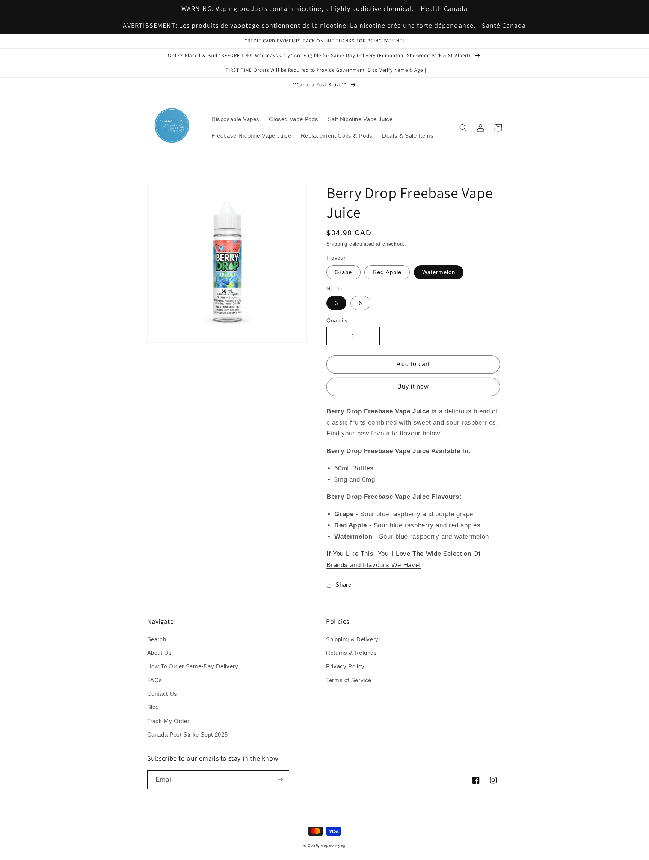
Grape (343, 272)
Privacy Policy (345, 666)
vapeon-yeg (333, 845)
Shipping (336, 244)
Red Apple (387, 272)
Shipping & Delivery (352, 639)
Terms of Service (348, 680)
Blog (153, 707)
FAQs (155, 680)
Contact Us (162, 694)
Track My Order (168, 721)
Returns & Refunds (351, 653)
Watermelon (439, 272)
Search (156, 639)
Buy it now (413, 386)
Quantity (336, 320)
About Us (159, 653)
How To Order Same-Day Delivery (192, 666)
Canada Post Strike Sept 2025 (187, 735)
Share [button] (343, 585)
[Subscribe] (279, 779)
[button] (463, 127)
